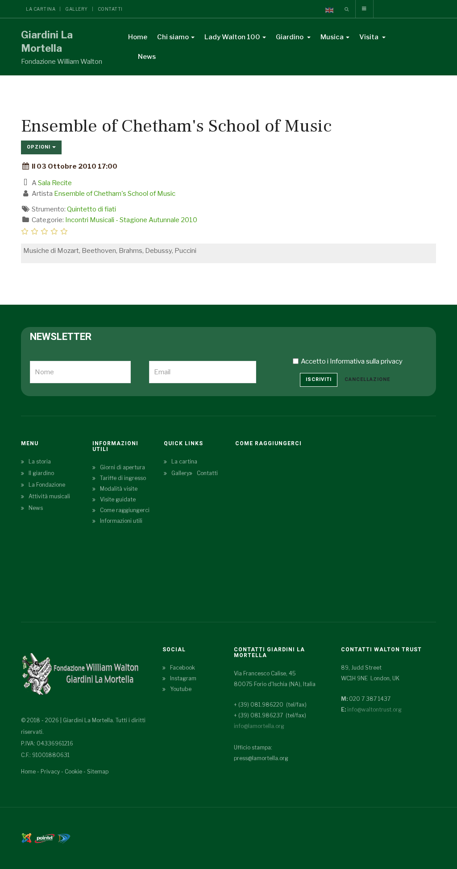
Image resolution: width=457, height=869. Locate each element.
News (147, 57)
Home (137, 37)
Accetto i (352, 361)
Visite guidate (118, 499)
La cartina (40, 9)
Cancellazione (367, 379)
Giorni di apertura (122, 467)
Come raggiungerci (125, 510)
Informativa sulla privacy (366, 361)
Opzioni (39, 147)
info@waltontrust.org (374, 709)
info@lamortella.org (259, 726)
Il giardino (41, 473)
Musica (332, 37)
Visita (369, 37)
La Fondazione (47, 484)
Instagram (183, 678)
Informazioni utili (121, 520)
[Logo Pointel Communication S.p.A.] (44, 837)
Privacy (50, 771)
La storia (40, 461)
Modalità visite (118, 488)
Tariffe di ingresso (123, 478)
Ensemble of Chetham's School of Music (114, 194)
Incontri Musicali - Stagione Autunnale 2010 (131, 220)
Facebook (182, 667)
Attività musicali (49, 496)
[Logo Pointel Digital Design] (64, 837)
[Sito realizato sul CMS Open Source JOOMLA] (26, 837)
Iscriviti (319, 379)
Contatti (110, 9)
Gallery (76, 9)
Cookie (73, 771)
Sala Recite (55, 183)
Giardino (290, 37)
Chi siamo (173, 37)
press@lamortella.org (261, 758)
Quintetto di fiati (91, 209)
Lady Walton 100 (232, 37)
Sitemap (97, 771)
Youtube (180, 689)
